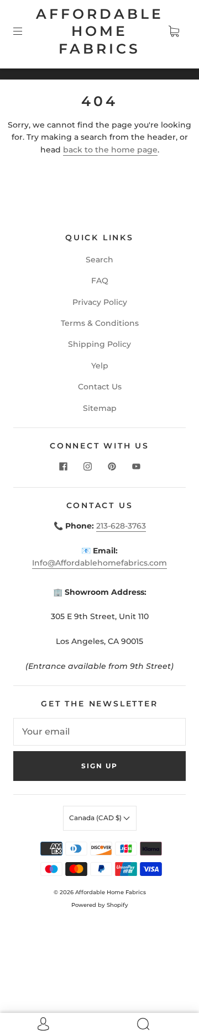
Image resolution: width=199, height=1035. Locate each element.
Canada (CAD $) (96, 818)
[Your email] (99, 732)
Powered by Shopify (99, 905)
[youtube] (136, 466)
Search (99, 260)
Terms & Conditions (100, 323)
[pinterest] (112, 466)
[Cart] (173, 31)
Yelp (99, 366)
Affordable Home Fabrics (100, 31)
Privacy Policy (99, 302)
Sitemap (100, 408)
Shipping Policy (99, 344)
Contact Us (100, 387)
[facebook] (63, 466)
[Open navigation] (25, 31)
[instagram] (87, 466)
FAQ (99, 281)
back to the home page (110, 150)
